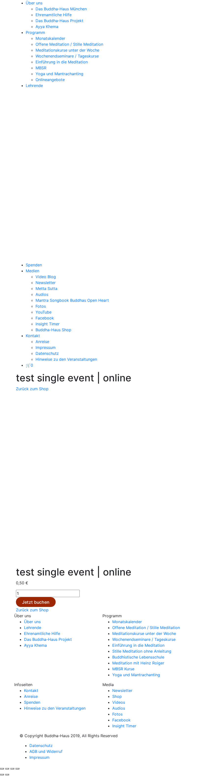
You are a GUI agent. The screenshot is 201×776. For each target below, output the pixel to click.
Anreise (42, 341)
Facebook (45, 318)
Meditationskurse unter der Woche (67, 50)
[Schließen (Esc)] (17, 768)
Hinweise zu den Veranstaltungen (66, 359)
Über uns (34, 2)
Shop (117, 696)
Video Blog (46, 276)
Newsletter (46, 282)
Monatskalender (50, 38)
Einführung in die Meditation (62, 61)
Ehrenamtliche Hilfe (54, 14)
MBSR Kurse (123, 668)
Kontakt (33, 335)
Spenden (34, 264)
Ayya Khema (47, 26)
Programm (35, 32)
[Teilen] (12, 768)
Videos (118, 702)
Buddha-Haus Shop (53, 329)
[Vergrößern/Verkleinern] (2, 768)
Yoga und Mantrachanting (59, 73)
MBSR (41, 67)
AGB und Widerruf (46, 751)
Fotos (41, 306)
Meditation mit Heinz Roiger (138, 663)
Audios (42, 294)
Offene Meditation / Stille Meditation (69, 44)
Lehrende (34, 85)
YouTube (43, 312)
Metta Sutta (46, 288)
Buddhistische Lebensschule (138, 657)
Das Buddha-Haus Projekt (59, 20)
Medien (32, 270)
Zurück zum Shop (32, 388)
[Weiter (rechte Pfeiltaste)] (7, 774)
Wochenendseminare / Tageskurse (67, 56)
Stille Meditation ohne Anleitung (141, 651)
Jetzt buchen (36, 602)
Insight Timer (48, 323)
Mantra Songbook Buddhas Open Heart (72, 300)
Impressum (46, 347)
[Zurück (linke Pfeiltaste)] (2, 774)
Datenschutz (47, 353)
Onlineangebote (50, 79)
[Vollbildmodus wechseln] (7, 768)
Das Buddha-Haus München (61, 8)
